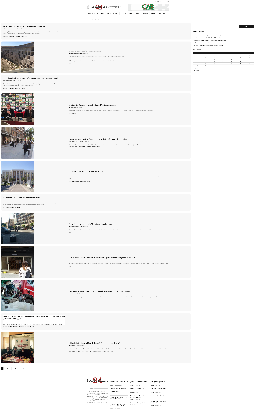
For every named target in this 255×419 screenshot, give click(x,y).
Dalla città (100, 13)
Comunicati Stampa (78, 260)
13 (231, 59)
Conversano (78, 351)
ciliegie (73, 351)
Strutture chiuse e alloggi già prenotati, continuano (119, 382)
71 (20, 368)
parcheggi (18, 36)
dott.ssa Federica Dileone (8, 199)
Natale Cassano (72, 173)
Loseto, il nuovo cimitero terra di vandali (85, 51)
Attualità (79, 293)
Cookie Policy (110, 415)
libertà (7, 36)
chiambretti (11, 88)
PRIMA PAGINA (89, 415)
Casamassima (88, 299)
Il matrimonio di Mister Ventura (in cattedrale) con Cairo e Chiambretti (30, 78)
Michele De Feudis (6, 80)
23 (196, 63)
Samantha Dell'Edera (7, 28)
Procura (29, 326)
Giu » (197, 70)
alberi (73, 146)
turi (112, 351)
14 (240, 59)
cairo (7, 88)
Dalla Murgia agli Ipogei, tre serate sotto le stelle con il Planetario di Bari (208, 37)
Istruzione (145, 13)
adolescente (11, 207)
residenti (23, 36)
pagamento (11, 36)
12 (222, 59)
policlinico (82, 181)
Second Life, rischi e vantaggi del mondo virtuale (22, 197)
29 (249, 63)
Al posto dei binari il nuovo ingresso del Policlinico (89, 171)
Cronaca (14, 28)
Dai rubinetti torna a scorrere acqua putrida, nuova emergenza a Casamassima (99, 291)
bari (76, 146)
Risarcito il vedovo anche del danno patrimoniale (157, 382)
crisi (83, 351)
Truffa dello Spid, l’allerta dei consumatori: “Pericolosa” (118, 405)
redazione (71, 53)
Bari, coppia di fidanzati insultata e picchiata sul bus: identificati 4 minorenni (208, 45)
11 (214, 59)
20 (231, 61)
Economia (138, 13)
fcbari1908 (74, 113)
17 (205, 61)
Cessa (93, 299)
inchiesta (10, 326)
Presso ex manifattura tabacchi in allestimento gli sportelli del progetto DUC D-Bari (102, 257)
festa (91, 351)
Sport (164, 13)
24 (205, 63)
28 (240, 63)
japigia (84, 146)
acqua (73, 299)
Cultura (130, 13)
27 (231, 63)
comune (80, 146)
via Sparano (98, 146)
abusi (7, 207)
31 (205, 65)
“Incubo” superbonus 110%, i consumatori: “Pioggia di (118, 398)
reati (33, 326)
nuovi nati (89, 146)
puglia (100, 351)
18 (214, 61)
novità (77, 181)
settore (108, 351)
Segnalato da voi (78, 53)
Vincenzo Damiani (73, 293)
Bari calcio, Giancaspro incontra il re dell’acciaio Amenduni (92, 105)
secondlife (17, 207)
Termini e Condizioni (118, 415)
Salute (159, 13)
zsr (26, 36)
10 (205, 59)
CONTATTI (103, 415)
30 (196, 65)
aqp (76, 299)
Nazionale (115, 13)
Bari (75, 107)
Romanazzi (88, 181)
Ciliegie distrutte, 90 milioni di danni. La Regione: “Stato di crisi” (94, 343)
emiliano (87, 351)
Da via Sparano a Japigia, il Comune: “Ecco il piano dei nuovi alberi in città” (98, 139)
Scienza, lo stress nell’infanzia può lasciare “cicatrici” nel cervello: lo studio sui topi (210, 40)
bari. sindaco (81, 299)
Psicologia (16, 199)
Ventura (23, 88)
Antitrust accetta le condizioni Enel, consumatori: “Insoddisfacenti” (118, 390)
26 (222, 63)
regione (104, 351)
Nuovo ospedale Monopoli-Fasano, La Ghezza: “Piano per (139, 396)
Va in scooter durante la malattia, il (159, 395)
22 (249, 61)
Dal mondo (123, 13)
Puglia (108, 13)
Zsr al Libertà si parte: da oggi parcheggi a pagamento (24, 26)
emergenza (97, 299)
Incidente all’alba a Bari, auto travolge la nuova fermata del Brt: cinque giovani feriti (210, 43)
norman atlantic (22, 326)
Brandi (73, 181)
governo (96, 351)
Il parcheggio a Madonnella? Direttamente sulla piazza (90, 224)
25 (214, 63)
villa (92, 181)
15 (249, 59)
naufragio (15, 326)
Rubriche (153, 13)
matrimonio (17, 88)
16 (196, 61)
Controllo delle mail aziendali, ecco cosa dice (158, 402)
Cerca (246, 26)
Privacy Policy (97, 415)
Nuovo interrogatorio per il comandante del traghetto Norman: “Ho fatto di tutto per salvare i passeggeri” (34, 317)
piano (93, 146)
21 (240, 61)
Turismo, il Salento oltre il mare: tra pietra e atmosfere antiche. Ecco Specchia (208, 35)
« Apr (194, 70)
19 (222, 61)
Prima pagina (91, 13)
